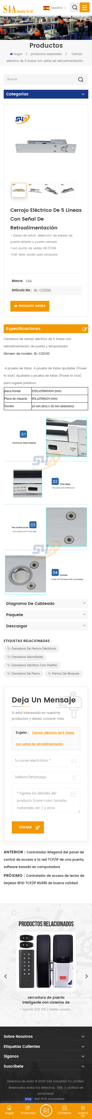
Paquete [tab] (14, 615)
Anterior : (15, 852)
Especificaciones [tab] (23, 329)
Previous (5, 976)
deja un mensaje (46, 1110)
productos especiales (46, 54)
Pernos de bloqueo (65, 673)
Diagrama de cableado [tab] (30, 603)
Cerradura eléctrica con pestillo (34, 665)
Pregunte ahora (32, 306)
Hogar (17, 54)
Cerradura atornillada (27, 657)
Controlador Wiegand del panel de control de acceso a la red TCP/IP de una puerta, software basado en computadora (44, 860)
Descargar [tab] (16, 626)
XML (60, 1087)
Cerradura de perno (25, 673)
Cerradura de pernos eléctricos (33, 648)
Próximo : (14, 875)
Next (86, 976)
